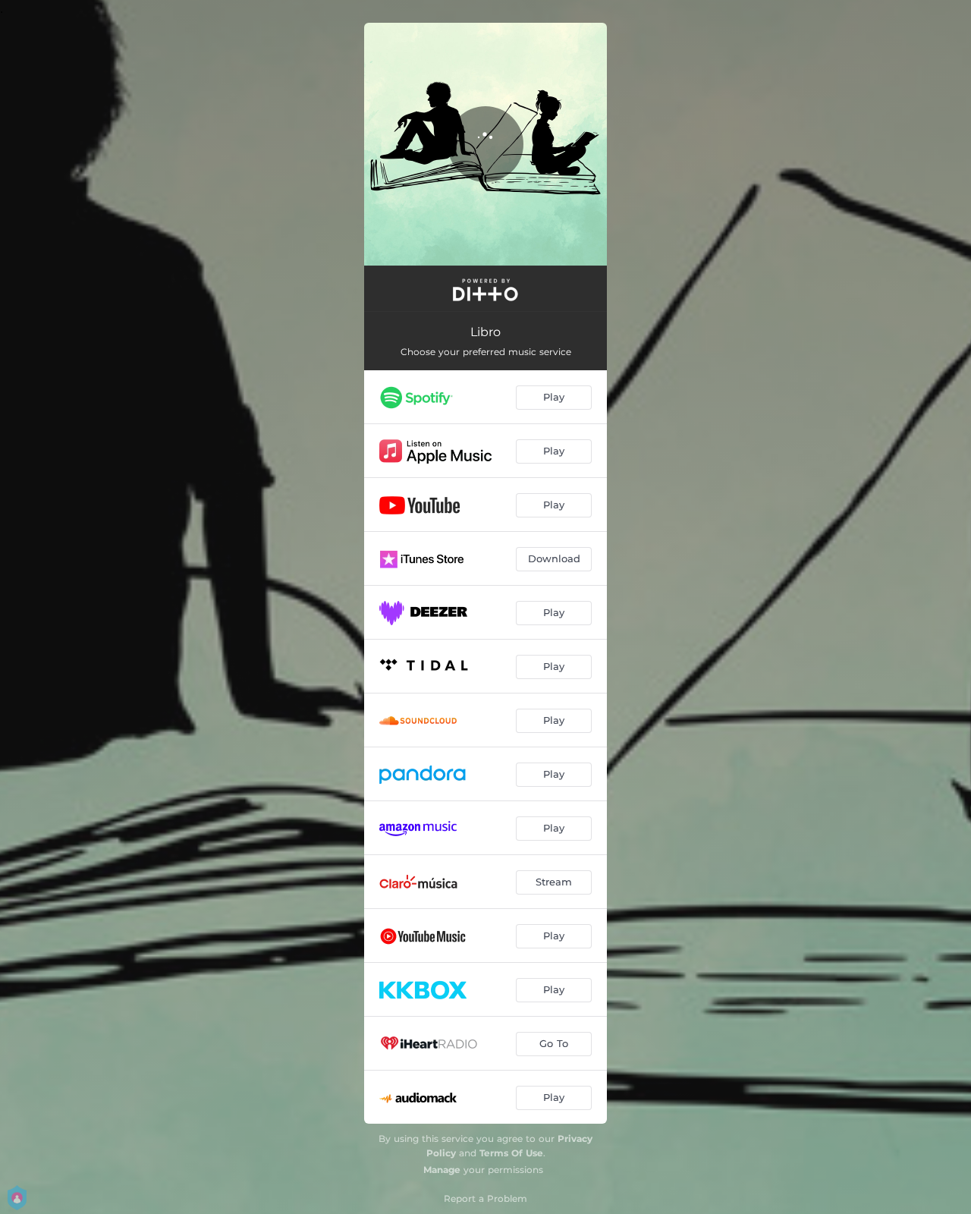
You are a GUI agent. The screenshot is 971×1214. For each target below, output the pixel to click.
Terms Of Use (511, 1153)
